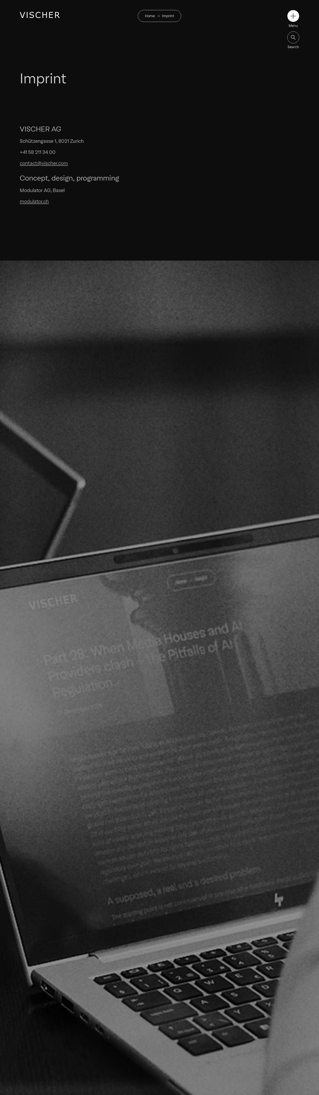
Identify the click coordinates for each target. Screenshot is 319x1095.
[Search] (293, 37)
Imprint (168, 16)
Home (150, 16)
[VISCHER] (40, 15)
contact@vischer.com (44, 163)
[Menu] (293, 16)
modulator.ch (34, 201)
